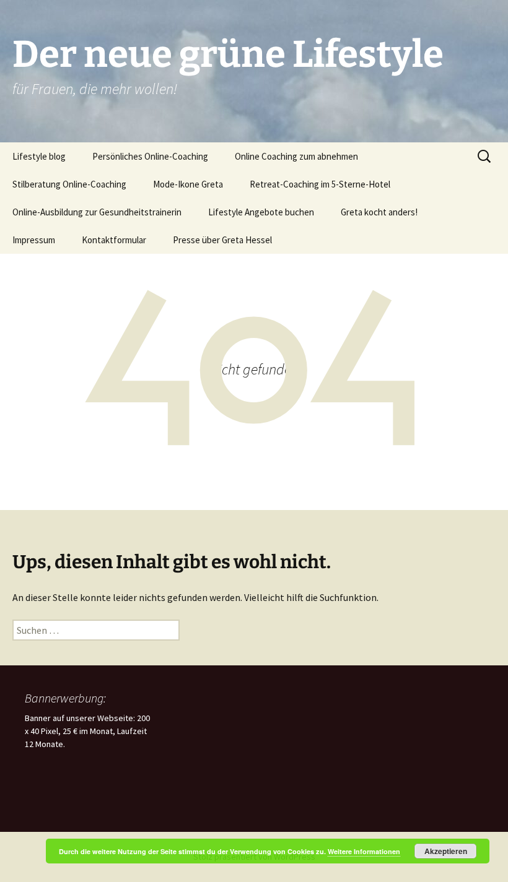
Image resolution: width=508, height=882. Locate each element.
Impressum (33, 240)
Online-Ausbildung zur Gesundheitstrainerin (97, 212)
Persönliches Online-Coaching (150, 156)
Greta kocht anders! (379, 212)
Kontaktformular (114, 240)
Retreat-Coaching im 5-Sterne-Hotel (320, 184)
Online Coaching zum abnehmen (296, 156)
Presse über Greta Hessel (222, 240)
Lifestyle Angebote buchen (261, 212)
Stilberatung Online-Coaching (69, 184)
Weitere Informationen (364, 851)
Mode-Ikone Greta (188, 184)
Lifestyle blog (39, 156)
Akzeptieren (445, 851)
